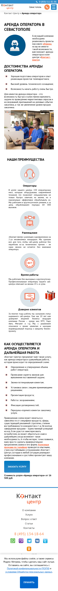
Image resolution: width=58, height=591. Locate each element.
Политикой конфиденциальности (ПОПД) (28, 568)
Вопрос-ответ (29, 519)
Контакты (29, 528)
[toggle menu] (54, 7)
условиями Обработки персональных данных (28, 572)
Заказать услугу (17, 466)
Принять (29, 582)
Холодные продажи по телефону (26, 446)
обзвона (47, 43)
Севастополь (35, 7)
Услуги (29, 514)
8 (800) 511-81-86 (48, 1)
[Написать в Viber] (21, 543)
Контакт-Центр (11, 13)
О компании (29, 510)
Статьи (29, 523)
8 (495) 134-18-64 (29, 534)
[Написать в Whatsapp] (13, 543)
